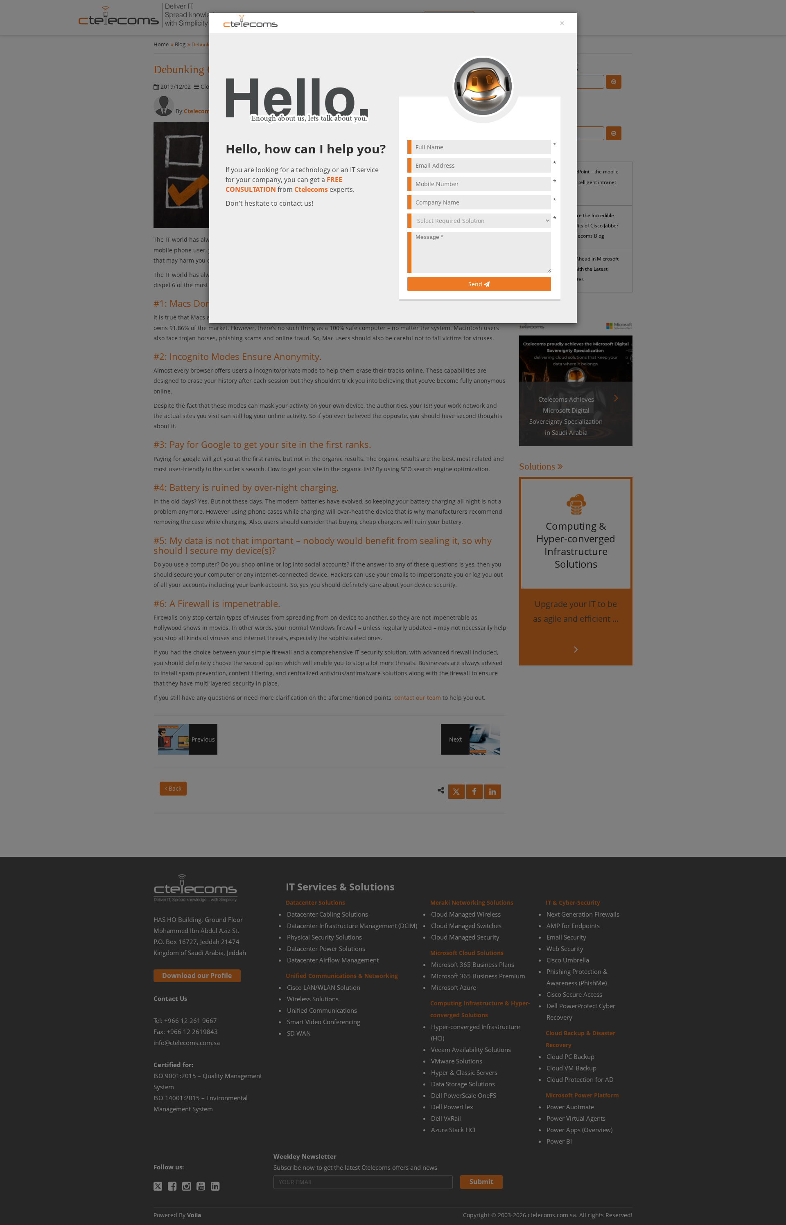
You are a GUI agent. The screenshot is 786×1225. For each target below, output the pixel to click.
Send (476, 284)
